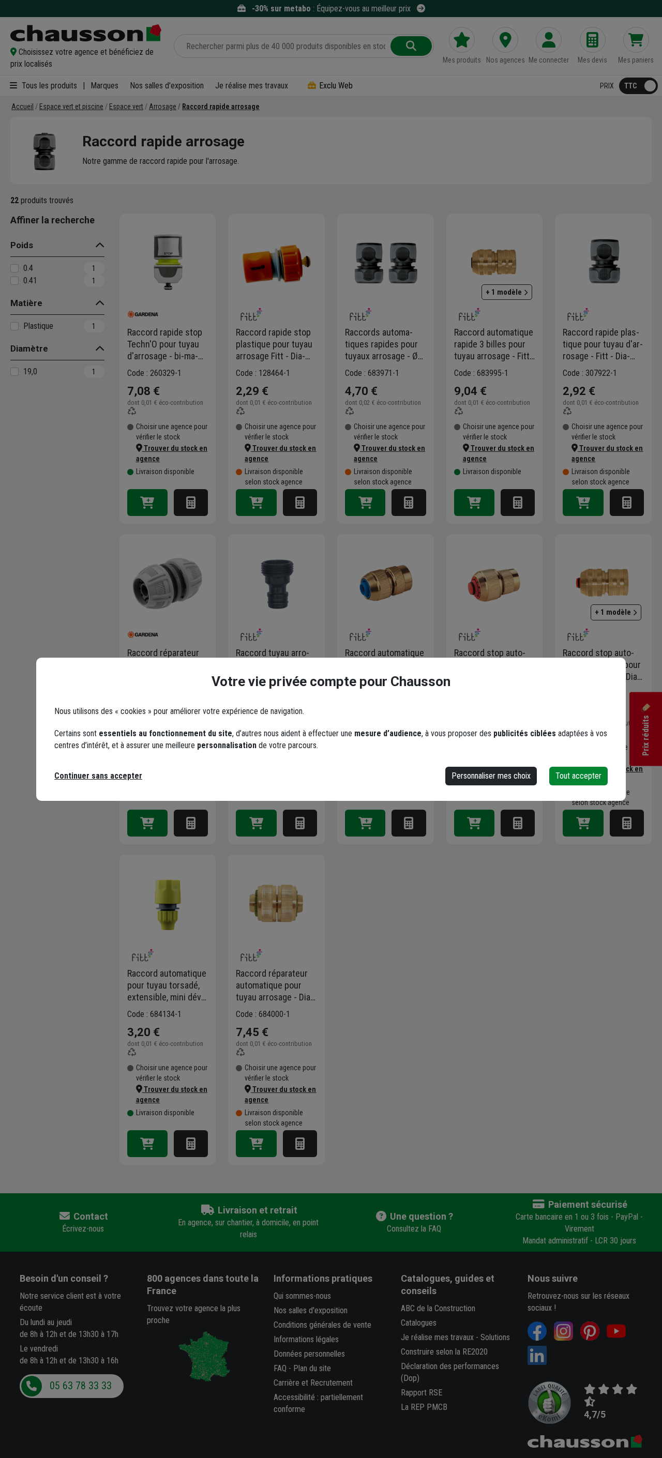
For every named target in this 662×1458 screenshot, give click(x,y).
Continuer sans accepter (98, 776)
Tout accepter (578, 776)
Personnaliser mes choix (491, 776)
